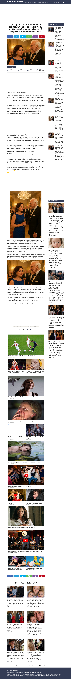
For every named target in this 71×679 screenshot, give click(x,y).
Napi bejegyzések (57, 2)
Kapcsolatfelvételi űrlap (28, 672)
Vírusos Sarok (28, 2)
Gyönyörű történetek (34, 326)
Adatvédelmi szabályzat (11, 672)
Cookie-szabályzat (19, 672)
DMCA (41, 672)
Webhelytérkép (36, 672)
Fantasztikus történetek (24, 326)
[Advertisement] (35, 14)
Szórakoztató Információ (15, 2)
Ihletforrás (34, 2)
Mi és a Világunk (48, 2)
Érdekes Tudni (41, 2)
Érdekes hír (16, 326)
